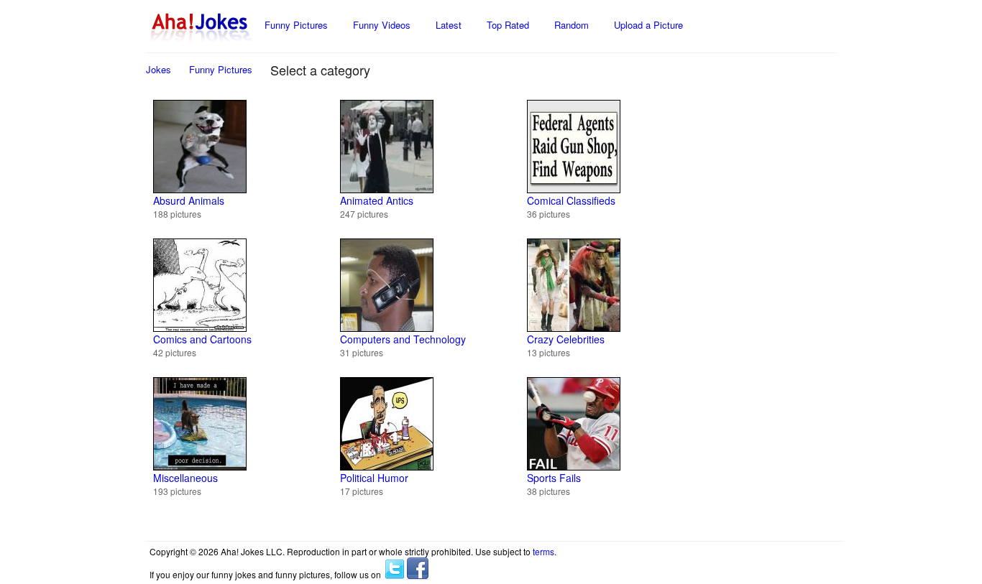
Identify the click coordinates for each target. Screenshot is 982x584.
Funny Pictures (296, 25)
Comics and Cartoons (202, 339)
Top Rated (508, 25)
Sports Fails (554, 478)
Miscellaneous (185, 478)
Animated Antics (376, 200)
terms (543, 551)
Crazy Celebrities (566, 339)
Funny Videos (381, 25)
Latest (449, 25)
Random (571, 25)
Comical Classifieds (571, 200)
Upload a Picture (648, 25)
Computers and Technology (403, 339)
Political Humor (374, 478)
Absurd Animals (188, 200)
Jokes (158, 69)
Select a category (320, 69)
